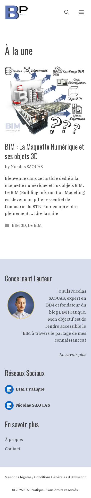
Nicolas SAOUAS (33, 405)
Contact (12, 449)
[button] (66, 12)
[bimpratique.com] (16, 12)
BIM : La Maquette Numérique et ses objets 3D (44, 151)
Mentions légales (18, 477)
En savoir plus (72, 354)
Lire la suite (46, 213)
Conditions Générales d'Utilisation (60, 477)
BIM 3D (19, 225)
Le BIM (35, 225)
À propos (14, 439)
